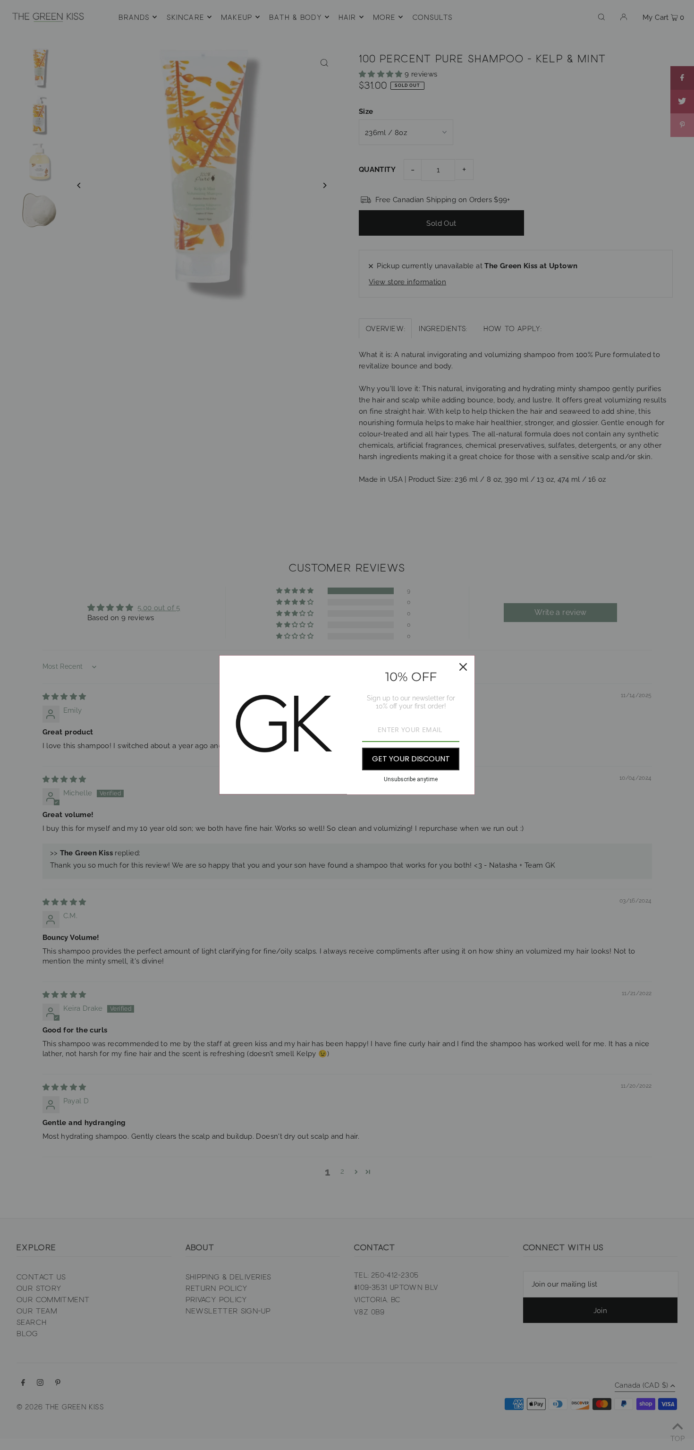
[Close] (463, 667)
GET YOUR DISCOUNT (411, 758)
